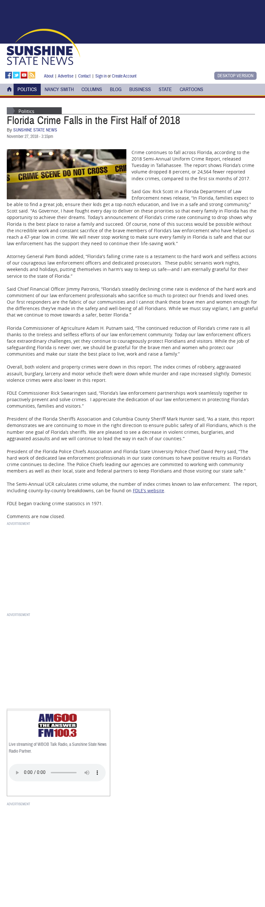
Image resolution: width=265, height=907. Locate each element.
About (48, 76)
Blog (116, 89)
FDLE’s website (148, 490)
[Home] (43, 46)
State (165, 89)
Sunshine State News (35, 130)
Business (140, 89)
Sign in (101, 76)
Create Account (124, 76)
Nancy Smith (59, 89)
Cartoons (191, 89)
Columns (91, 89)
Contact (84, 76)
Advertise (65, 76)
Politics (27, 89)
